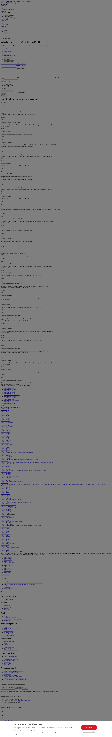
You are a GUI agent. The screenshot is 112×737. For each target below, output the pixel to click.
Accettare (89, 727)
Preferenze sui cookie (89, 732)
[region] (56, 729)
